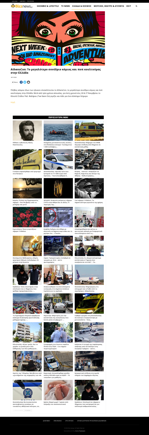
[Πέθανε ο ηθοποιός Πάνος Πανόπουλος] (27, 130)
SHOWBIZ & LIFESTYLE (48, 6)
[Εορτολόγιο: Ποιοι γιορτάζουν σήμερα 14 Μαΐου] (27, 217)
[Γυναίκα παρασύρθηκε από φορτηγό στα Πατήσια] (27, 159)
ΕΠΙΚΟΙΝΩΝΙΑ (30, 1)
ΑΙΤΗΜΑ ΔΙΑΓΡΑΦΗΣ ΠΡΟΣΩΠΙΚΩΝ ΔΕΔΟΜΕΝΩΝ (91, 421)
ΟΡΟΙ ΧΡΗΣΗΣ (69, 421)
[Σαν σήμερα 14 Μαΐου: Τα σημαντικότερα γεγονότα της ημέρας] (89, 188)
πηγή (13, 102)
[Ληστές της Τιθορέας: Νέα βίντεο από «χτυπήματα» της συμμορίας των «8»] (27, 361)
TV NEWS (65, 6)
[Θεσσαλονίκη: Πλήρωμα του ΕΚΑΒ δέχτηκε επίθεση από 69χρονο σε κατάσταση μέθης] (89, 130)
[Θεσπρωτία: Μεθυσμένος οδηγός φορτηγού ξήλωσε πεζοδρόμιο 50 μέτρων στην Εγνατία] (27, 246)
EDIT (128, 6)
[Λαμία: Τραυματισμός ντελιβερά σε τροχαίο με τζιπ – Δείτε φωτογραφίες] (58, 246)
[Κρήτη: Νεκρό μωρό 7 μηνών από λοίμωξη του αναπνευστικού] (58, 390)
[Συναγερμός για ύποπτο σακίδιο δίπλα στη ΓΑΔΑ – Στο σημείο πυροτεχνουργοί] (58, 332)
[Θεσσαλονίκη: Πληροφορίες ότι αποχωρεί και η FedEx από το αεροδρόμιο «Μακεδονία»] (89, 275)
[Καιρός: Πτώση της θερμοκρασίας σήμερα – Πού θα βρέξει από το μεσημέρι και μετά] (27, 188)
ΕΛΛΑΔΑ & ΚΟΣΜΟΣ (81, 6)
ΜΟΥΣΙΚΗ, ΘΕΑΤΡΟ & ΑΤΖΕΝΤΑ (109, 6)
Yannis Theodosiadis (80, 431)
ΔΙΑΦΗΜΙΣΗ (23, 1)
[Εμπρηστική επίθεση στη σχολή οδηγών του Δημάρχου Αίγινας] (89, 361)
